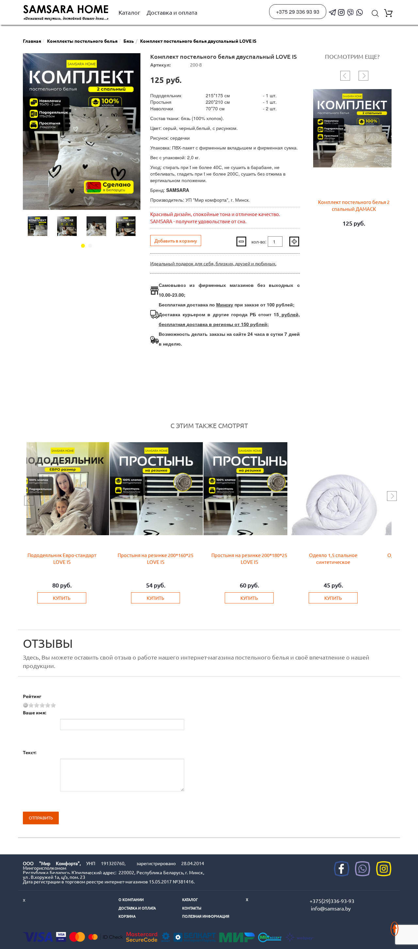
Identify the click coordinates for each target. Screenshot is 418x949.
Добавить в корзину (175, 240)
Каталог (129, 12)
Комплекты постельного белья (82, 41)
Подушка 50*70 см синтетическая (348, 555)
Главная (32, 41)
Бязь (128, 41)
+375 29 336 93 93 (297, 11)
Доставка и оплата (172, 12)
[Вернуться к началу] (394, 925)
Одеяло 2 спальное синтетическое (161, 555)
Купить (67, 598)
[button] (83, 246)
